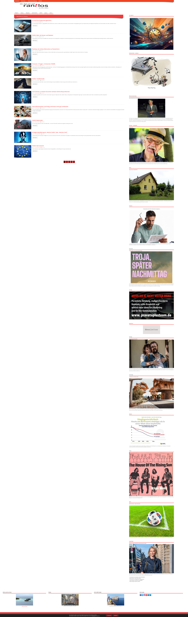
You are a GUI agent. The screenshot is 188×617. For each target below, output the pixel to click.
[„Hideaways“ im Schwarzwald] (151, 393)
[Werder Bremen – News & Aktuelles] (151, 521)
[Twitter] (142, 595)
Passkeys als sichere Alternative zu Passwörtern (46, 49)
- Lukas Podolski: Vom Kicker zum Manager (136, 580)
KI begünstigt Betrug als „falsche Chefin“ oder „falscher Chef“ (49, 132)
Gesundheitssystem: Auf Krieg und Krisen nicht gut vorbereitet (50, 106)
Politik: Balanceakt (37, 120)
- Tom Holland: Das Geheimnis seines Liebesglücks (137, 577)
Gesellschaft (42, 36)
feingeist (16, 12)
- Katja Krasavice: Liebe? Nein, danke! (135, 578)
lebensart (27, 12)
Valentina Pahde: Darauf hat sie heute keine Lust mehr (137, 543)
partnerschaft (34, 12)
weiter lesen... (35, 25)
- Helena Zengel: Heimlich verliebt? (134, 581)
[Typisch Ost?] (151, 145)
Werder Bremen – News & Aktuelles (134, 503)
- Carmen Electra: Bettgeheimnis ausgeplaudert (136, 579)
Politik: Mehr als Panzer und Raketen (42, 35)
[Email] (148, 595)
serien (51, 12)
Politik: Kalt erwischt (38, 146)
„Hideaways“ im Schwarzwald (133, 376)
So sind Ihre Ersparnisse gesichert (41, 20)
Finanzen (41, 50)
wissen (46, 12)
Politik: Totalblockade (38, 79)
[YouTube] (146, 595)
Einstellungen (94, 615)
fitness (22, 12)
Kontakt (40, 1)
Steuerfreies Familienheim (133, 169)
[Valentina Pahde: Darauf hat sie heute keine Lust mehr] (151, 558)
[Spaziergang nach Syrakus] (151, 354)
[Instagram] (144, 595)
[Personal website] (150, 595)
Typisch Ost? (131, 127)
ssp (33, 36)
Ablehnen (115, 615)
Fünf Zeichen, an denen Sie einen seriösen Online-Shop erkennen (51, 91)
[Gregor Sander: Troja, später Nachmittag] (151, 267)
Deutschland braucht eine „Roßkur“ (134, 98)
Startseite (17, 1)
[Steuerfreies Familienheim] (151, 185)
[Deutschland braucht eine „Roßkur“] (151, 108)
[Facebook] (140, 595)
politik (41, 12)
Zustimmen (109, 615)
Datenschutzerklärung (32, 1)
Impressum (23, 1)
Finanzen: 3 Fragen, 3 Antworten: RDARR (43, 64)
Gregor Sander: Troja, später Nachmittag (135, 250)
